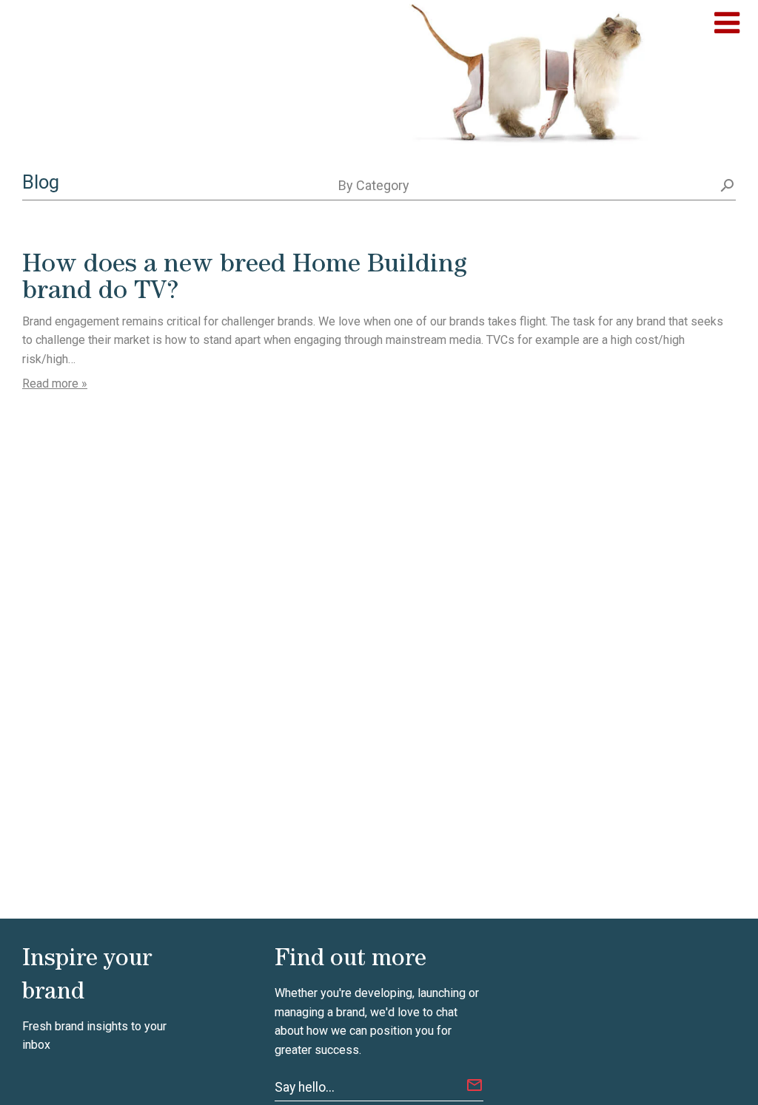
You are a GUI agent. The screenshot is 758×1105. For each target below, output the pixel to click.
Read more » (54, 383)
